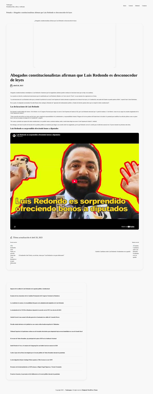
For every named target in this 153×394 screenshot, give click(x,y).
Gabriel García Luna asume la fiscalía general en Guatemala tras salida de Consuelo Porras (34, 317)
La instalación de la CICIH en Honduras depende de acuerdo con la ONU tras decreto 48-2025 (35, 310)
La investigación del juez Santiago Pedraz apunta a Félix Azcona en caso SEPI (31, 360)
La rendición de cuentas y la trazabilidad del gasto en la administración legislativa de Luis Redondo (37, 303)
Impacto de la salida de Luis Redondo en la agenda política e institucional (30, 288)
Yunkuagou (9, 4)
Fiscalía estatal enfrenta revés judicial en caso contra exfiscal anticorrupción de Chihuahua (34, 324)
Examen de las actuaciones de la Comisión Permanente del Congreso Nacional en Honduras (35, 296)
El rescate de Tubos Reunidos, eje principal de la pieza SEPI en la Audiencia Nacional (33, 338)
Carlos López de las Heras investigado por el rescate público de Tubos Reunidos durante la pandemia (37, 352)
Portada (9, 13)
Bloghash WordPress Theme (90, 390)
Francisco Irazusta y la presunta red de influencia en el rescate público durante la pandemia (35, 374)
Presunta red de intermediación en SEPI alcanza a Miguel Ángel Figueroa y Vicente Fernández (36, 367)
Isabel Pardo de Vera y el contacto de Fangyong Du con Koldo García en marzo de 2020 (34, 345)
